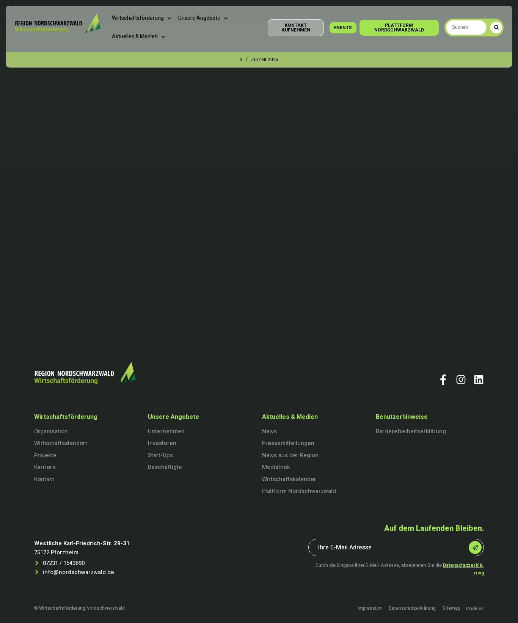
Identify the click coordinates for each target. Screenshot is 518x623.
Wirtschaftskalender (289, 479)
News (269, 431)
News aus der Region (290, 455)
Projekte (45, 455)
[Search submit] (496, 27)
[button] (142, 18)
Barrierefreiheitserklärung (411, 431)
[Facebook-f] (443, 379)
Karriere (45, 467)
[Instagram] (461, 379)
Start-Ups (160, 455)
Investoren (162, 443)
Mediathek (276, 467)
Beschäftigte (165, 467)
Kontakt (44, 479)
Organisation (51, 431)
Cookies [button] (475, 608)
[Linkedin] (479, 379)
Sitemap (451, 609)
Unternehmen (166, 431)
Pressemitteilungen (288, 443)
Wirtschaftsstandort (60, 443)
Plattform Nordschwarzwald (299, 491)
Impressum (370, 609)
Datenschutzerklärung (412, 609)
